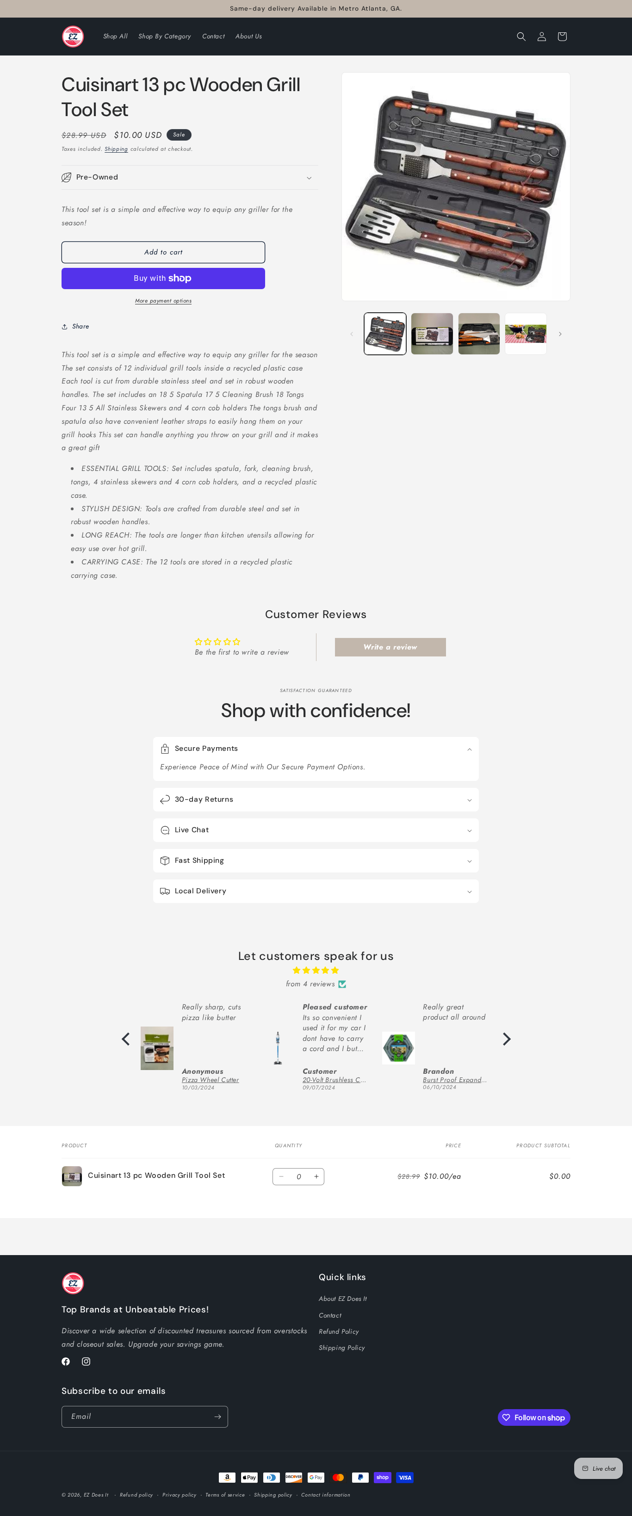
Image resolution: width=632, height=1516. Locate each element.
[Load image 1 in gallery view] (385, 334)
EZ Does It (96, 1494)
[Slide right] (560, 334)
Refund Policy (339, 1331)
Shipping (116, 149)
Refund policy (136, 1494)
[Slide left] (351, 334)
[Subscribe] (217, 1417)
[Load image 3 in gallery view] (479, 334)
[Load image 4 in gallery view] (526, 334)
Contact (330, 1314)
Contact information (325, 1494)
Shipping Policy (342, 1347)
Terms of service (225, 1494)
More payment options (163, 301)
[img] (316, 971)
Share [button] (80, 326)
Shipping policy (273, 1494)
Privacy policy (179, 1494)
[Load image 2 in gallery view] (432, 334)
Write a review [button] (390, 647)
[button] (521, 36)
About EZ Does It (343, 1298)
